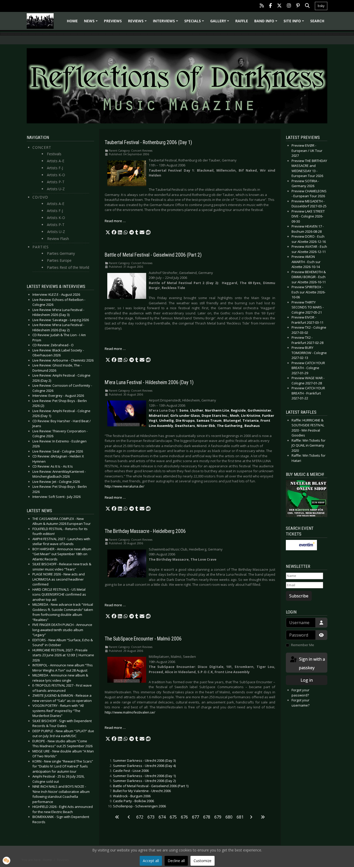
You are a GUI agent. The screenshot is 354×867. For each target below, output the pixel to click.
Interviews (166, 22)
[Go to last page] (263, 817)
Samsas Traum (209, 420)
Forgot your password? (300, 692)
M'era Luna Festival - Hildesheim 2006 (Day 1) (149, 382)
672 (139, 817)
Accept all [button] (151, 860)
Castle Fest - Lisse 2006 (131, 770)
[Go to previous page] (128, 817)
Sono (183, 410)
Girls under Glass (185, 415)
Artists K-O (56, 174)
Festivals (54, 153)
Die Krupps (185, 420)
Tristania (251, 420)
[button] (107, 232)
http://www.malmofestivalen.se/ (130, 712)
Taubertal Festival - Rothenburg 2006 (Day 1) (148, 142)
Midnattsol (158, 415)
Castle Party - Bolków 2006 (133, 801)
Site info (295, 22)
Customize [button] (202, 860)
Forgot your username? (300, 703)
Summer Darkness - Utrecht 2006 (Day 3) (144, 760)
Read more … (115, 220)
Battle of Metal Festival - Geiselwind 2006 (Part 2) (153, 255)
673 (150, 817)
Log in (307, 680)
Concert (41, 147)
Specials (195, 22)
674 (162, 817)
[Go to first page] (117, 817)
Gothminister (259, 410)
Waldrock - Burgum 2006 (132, 796)
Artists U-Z (56, 188)
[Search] (307, 6)
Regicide (238, 410)
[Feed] (262, 6)
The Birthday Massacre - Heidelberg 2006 (145, 531)
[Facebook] (270, 6)
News (91, 22)
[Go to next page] (251, 817)
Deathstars (185, 425)
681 (240, 817)
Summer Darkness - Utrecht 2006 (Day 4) (144, 765)
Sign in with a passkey (311, 663)
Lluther (196, 410)
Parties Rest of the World (68, 267)
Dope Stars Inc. (215, 415)
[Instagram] (289, 6)
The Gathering (230, 425)
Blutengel (232, 420)
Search (317, 20)
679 (217, 817)
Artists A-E (55, 160)
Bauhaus (252, 425)
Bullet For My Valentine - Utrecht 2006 (142, 790)
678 (206, 817)
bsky (321, 6)
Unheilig (166, 420)
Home (72, 20)
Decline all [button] (176, 860)
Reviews (138, 22)
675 (173, 817)
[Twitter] (279, 6)
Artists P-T (56, 181)
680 (228, 817)
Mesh (234, 415)
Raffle (241, 20)
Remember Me (302, 645)
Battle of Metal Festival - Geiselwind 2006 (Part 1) (150, 786)
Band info (266, 22)
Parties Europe (59, 260)
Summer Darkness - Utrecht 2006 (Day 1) (144, 775)
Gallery (220, 22)
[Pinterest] (298, 6)
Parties (40, 246)
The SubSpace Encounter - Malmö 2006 (143, 639)
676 (184, 817)
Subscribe (298, 596)
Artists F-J (55, 167)
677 (195, 817)
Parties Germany (61, 253)
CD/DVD (40, 197)
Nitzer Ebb (206, 425)
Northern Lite (217, 410)
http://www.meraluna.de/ (124, 486)
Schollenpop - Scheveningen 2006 (139, 806)
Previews (113, 20)
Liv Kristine (250, 415)
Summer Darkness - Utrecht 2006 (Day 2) (144, 780)
